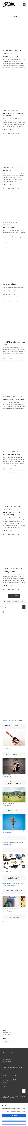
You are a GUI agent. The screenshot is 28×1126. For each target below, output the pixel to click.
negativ (13, 281)
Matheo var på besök (10, 56)
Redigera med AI (7, 568)
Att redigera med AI (10, 572)
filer (9, 281)
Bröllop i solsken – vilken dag (13, 454)
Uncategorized (7, 396)
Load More (14, 595)
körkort (6, 110)
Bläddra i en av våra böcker (8, 720)
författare (6, 506)
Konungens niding (15, 506)
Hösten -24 (7, 171)
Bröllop (5, 451)
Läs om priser (6, 885)
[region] (14, 1114)
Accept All (14, 1115)
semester (5, 222)
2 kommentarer (12, 417)
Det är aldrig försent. (10, 284)
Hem (11, 10)
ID (3, 110)
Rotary (5, 337)
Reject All (14, 1122)
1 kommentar (11, 246)
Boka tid (9, 749)
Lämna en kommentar (14, 76)
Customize (14, 1119)
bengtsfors (18, 50)
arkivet (5, 281)
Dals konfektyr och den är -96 (14, 399)
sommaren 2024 (13, 222)
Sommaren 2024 (9, 227)
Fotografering (13, 885)
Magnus (4, 76)
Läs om (4, 749)
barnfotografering (8, 50)
